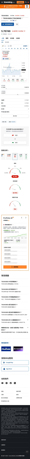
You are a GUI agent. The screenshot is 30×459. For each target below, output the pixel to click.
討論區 (18, 38)
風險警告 (3, 450)
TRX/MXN (13, 121)
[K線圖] (3, 46)
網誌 (2, 391)
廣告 (17, 394)
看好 (16, 142)
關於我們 (18, 391)
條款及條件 (3, 439)
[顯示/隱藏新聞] (11, 46)
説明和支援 (19, 397)
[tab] (9, 156)
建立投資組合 (4, 397)
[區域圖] (5, 46)
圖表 (7, 38)
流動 (2, 394)
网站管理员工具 (5, 401)
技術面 (12, 38)
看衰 (16, 135)
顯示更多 (15, 116)
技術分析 (4, 150)
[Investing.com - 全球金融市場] (9, 2)
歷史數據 (7, 42)
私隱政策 (3, 445)
